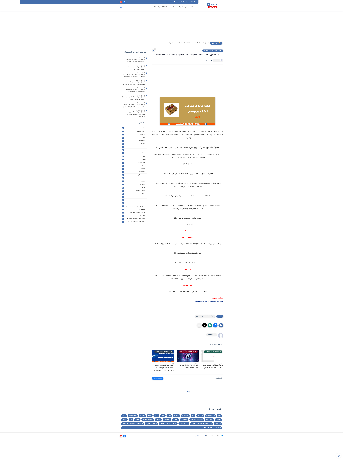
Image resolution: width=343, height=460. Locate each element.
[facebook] (124, 2)
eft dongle (134, 184)
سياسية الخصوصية (191, 2)
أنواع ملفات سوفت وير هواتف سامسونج (208, 301)
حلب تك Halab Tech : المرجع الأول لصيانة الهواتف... (189, 366)
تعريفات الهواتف (177, 7)
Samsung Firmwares (134, 175)
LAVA (134, 150)
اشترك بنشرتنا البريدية (171, 2)
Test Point (134, 178)
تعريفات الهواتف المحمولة (134, 212)
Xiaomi (134, 181)
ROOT (134, 165)
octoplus (134, 203)
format (134, 187)
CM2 (134, 128)
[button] (215, 325)
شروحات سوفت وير (190, 7)
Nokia (134, 153)
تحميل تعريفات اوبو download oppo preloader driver (134, 68)
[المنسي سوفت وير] (211, 5)
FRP (134, 137)
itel (134, 197)
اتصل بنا (181, 2)
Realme (134, 169)
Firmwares (134, 140)
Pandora (134, 159)
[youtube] (121, 2)
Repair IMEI (134, 172)
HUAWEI (134, 144)
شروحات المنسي (152, 423)
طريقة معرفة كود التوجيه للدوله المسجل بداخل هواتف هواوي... (213, 366)
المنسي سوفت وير (200, 436)
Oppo (134, 156)
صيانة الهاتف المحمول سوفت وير (213, 50)
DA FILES (134, 134)
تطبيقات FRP (166, 7)
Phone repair (134, 162)
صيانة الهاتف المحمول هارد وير (134, 222)
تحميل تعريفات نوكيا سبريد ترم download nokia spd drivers (135, 91)
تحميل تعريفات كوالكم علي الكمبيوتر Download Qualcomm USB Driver (134, 76)
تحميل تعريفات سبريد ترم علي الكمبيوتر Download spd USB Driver (134, 83)
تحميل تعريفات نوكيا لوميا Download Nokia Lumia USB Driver (133, 98)
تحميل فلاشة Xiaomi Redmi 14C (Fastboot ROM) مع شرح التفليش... (188, 43)
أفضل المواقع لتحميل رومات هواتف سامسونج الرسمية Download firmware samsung (164, 367)
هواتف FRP (157, 7)
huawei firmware (134, 190)
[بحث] (121, 7)
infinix (134, 194)
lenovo (134, 200)
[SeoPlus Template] (222, 436)
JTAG (134, 147)
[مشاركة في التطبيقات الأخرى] (199, 325)
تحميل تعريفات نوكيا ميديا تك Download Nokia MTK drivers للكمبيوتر (136, 114)
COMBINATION (134, 131)
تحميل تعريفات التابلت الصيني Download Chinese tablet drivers (134, 61)
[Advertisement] (171, 26)
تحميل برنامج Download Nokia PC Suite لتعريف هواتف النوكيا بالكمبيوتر (133, 106)
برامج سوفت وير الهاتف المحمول (134, 206)
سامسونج (134, 215)
